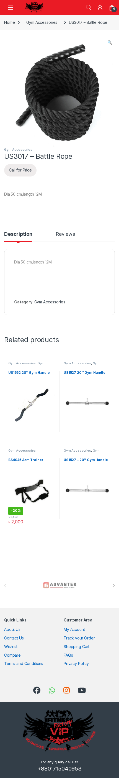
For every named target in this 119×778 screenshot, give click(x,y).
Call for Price (20, 170)
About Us (12, 629)
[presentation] (113, 586)
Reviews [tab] (65, 234)
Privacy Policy (76, 663)
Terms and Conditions (23, 663)
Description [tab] (18, 234)
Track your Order (79, 638)
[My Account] (100, 7)
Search (89, 7)
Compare (12, 655)
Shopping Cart (76, 646)
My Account (74, 629)
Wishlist (10, 646)
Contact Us (14, 638)
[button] (109, 42)
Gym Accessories (41, 22)
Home (9, 22)
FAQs (68, 655)
